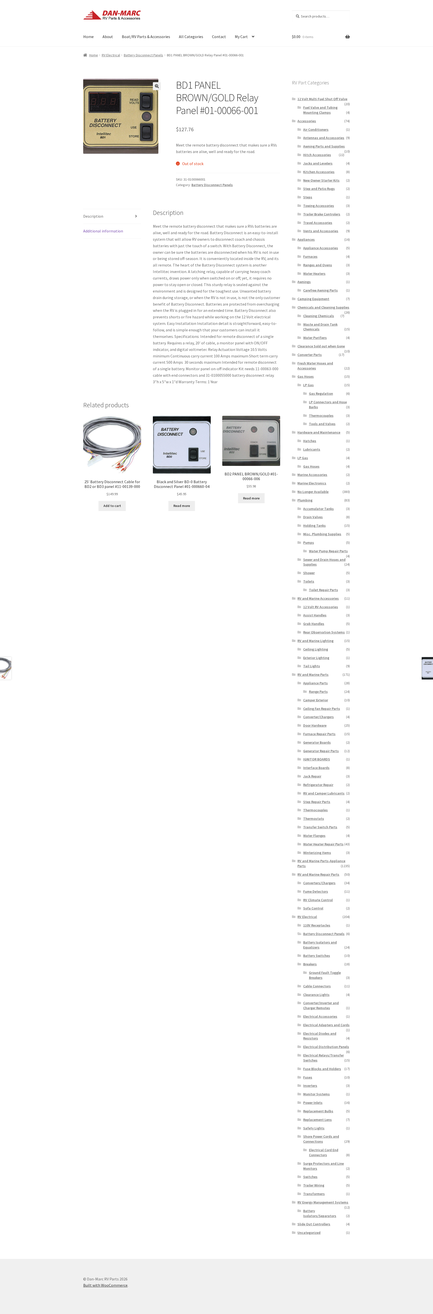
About (107, 36)
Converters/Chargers (319, 883)
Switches (310, 1176)
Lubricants (311, 449)
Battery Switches (316, 955)
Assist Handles (315, 615)
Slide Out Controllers (313, 1224)
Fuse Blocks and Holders (322, 1069)
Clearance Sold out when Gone (321, 346)
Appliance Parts (315, 683)
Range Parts (318, 691)
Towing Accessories (318, 205)
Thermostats (313, 818)
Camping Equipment (313, 299)
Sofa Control (313, 908)
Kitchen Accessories (319, 172)
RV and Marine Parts (313, 674)
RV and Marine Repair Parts (318, 874)
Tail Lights (311, 666)
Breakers (310, 964)
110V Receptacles (316, 925)
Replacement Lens (317, 1119)
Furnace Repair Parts (319, 734)
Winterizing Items (317, 852)
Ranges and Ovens (317, 265)
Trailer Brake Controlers (321, 214)
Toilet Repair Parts (323, 590)
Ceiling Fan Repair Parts (321, 708)
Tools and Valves (322, 424)
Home (88, 36)
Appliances (306, 239)
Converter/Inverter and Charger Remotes (321, 1005)
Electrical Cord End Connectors (323, 1152)
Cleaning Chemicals (318, 316)
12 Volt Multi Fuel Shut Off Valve (322, 99)
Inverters (310, 1085)
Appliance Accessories (320, 248)
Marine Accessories (312, 474)
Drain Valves (313, 517)
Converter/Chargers (318, 717)
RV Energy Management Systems (322, 1202)
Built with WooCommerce (105, 1285)
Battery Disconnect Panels (143, 55)
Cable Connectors (317, 986)
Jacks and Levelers (318, 163)
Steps (307, 197)
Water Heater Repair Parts (323, 844)
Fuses (307, 1077)
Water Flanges (314, 835)
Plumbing (304, 500)
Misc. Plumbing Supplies (322, 534)
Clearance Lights (316, 994)
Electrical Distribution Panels (326, 1046)
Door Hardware (315, 725)
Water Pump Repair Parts (328, 551)
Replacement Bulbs (318, 1111)
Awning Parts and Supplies (324, 146)
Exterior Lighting (316, 657)
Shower (309, 573)
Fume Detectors (315, 891)
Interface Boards (316, 767)
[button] (157, 86)
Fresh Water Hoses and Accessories (315, 365)
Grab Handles (313, 623)
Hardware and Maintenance (318, 432)
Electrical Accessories (320, 1016)
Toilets (308, 581)
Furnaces (310, 256)
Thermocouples (321, 415)
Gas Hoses (305, 376)
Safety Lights (313, 1128)
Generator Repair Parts (321, 751)
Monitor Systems (316, 1094)
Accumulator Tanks (318, 508)
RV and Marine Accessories (318, 598)
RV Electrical (111, 55)
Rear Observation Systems (324, 632)
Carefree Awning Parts (320, 290)
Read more (181, 505)
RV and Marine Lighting (315, 640)
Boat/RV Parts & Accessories (146, 36)
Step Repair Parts (316, 802)
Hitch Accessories (317, 155)
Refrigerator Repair (318, 784)
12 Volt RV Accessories (320, 607)
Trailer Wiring (313, 1185)
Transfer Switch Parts (320, 827)
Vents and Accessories (320, 231)
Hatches (309, 441)
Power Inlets (312, 1102)
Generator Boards (317, 742)
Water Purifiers (315, 337)
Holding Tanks (314, 525)
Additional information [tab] (103, 230)
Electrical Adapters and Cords (326, 1025)
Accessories (306, 121)
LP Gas (308, 385)
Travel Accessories (317, 222)
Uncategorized (308, 1232)
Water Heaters (314, 273)
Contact (219, 36)
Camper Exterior (315, 700)
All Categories (191, 36)
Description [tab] (93, 216)
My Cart (241, 36)
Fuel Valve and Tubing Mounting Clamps (320, 110)
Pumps (308, 542)
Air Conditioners (316, 129)
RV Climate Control (318, 900)
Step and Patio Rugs (319, 188)
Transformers (314, 1194)
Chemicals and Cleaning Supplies (323, 307)
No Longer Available (313, 491)
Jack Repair (312, 776)
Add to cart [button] (112, 505)
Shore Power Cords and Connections (321, 1139)
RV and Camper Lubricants (324, 793)
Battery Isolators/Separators (319, 1213)
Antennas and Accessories (323, 138)
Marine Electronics (311, 483)
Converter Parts (309, 354)
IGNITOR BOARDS (316, 759)
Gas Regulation (321, 393)
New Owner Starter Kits (321, 180)
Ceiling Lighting (315, 649)
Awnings (304, 282)
